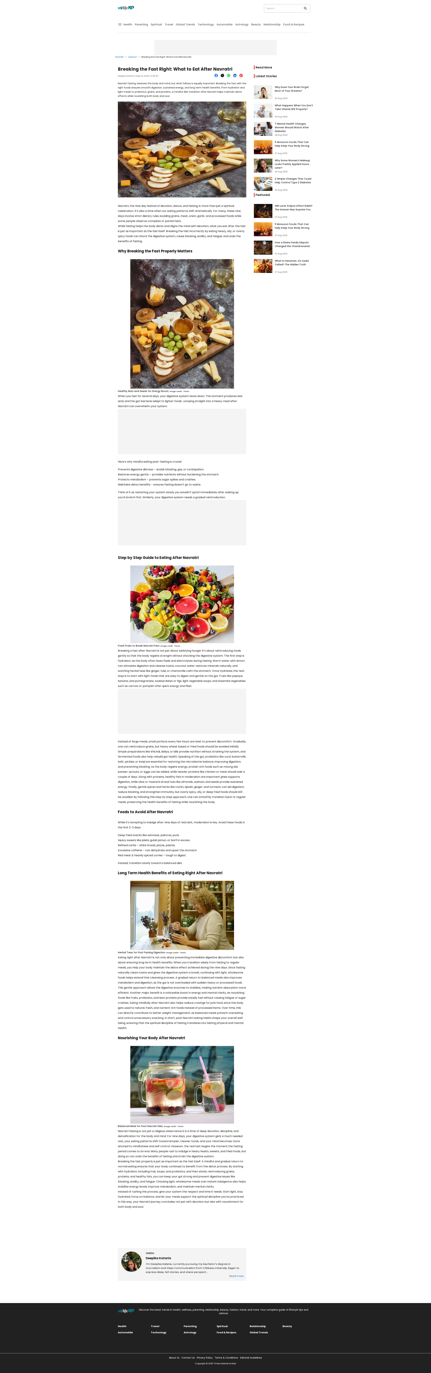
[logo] (126, 8)
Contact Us (188, 1357)
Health (127, 24)
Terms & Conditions (226, 1357)
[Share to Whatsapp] (229, 76)
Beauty (256, 24)
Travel (169, 24)
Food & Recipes (293, 24)
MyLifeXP (119, 56)
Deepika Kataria (126, 75)
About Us (174, 1357)
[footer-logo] (126, 1311)
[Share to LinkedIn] (235, 76)
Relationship (271, 24)
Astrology (241, 24)
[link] (283, 92)
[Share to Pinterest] (241, 76)
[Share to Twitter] (223, 76)
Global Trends (185, 24)
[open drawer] (120, 25)
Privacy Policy (205, 1357)
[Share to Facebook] (216, 76)
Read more (236, 1276)
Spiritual (156, 24)
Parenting (141, 24)
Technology (206, 24)
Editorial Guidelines (251, 1357)
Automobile (225, 24)
